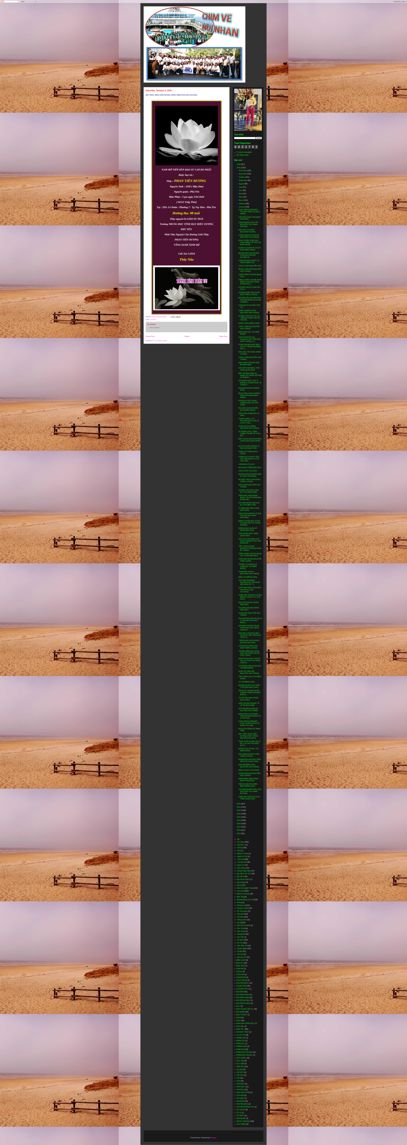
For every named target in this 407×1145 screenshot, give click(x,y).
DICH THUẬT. (241, 1015)
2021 (239, 814)
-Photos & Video (242, 908)
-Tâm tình (239, 914)
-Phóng (239, 902)
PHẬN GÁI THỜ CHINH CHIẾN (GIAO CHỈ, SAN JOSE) (248, 403)
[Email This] (171, 317)
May (240, 194)
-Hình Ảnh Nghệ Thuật (244, 888)
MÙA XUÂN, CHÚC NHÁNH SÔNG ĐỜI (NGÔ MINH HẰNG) (249, 395)
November (243, 174)
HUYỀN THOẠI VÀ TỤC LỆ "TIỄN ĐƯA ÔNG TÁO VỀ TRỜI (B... (249, 318)
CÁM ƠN (239, 969)
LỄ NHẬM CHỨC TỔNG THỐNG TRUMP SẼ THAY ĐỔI (249, 433)
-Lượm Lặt (240, 891)
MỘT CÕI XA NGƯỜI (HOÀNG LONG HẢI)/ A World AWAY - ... (250, 441)
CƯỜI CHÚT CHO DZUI (247, 471)
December (243, 170)
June (241, 190)
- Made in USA (241, 856)
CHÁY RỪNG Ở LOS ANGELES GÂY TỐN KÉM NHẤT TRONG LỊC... (249, 339)
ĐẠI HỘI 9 (240, 992)
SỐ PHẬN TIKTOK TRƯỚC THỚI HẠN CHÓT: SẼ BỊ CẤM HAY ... (249, 628)
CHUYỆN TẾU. (242, 989)
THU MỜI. (240, 1098)
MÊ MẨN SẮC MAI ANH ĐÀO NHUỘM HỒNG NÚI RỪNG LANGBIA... (249, 300)
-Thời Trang (240, 931)
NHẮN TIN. (240, 1041)
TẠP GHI (239, 1075)
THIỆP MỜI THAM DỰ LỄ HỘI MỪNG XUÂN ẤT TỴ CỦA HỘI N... (250, 597)
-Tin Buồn (153, 319)
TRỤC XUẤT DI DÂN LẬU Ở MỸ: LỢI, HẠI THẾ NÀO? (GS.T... (249, 743)
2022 (239, 810)
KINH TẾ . (240, 1029)
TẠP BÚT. (240, 1072)
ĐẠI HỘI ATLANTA (243, 1003)
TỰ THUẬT (240, 1110)
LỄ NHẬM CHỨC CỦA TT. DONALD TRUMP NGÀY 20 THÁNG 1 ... (249, 383)
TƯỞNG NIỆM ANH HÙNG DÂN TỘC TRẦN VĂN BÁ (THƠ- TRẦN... (249, 653)
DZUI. (238, 1020)
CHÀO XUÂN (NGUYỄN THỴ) (250, 266)
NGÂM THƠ (241, 1038)
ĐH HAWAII (240, 1012)
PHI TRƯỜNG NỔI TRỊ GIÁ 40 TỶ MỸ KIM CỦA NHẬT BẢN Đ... (250, 620)
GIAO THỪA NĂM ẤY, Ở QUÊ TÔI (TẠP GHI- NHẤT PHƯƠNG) (249, 515)
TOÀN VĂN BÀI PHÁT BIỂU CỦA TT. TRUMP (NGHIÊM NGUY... (249, 347)
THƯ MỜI (240, 1095)
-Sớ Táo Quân (241, 911)
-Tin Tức (239, 943)
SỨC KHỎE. (241, 1058)
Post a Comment (154, 327)
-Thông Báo (240, 934)
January (242, 207)
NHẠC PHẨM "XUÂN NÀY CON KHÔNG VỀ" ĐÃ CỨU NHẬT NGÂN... (249, 242)
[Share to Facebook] (177, 317)
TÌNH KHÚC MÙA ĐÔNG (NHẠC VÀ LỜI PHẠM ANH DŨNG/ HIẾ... (249, 497)
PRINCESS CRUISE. (244, 1055)
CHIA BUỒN (241, 977)
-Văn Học (239, 954)
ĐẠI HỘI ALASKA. (243, 1000)
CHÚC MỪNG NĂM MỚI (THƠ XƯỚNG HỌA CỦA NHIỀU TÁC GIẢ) (249, 723)
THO (238, 1078)
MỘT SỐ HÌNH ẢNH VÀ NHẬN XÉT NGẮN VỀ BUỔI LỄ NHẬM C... (250, 375)
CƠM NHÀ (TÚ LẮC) (246, 464)
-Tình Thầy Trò (241, 946)
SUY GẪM (240, 1064)
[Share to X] (175, 317)
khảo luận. (240, 1026)
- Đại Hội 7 (240, 845)
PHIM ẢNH (240, 1049)
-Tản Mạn (240, 917)
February (242, 203)
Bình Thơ (239, 963)
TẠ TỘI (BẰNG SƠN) (246, 682)
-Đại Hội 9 (240, 876)
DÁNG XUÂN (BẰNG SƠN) (248, 323)
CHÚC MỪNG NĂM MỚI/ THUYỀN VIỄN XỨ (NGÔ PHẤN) (249, 212)
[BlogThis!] (173, 317)
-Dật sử (239, 885)
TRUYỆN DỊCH (242, 1104)
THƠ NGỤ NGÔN (243, 1092)
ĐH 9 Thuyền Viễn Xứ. (245, 1009)
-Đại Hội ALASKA (243, 879)
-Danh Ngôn (241, 882)
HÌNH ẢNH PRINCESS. (245, 1023)
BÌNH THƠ (240, 966)
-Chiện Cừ (240, 865)
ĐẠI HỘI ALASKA (243, 994)
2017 (239, 827)
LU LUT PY (240, 1035)
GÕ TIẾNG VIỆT (242, 155)
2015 (239, 833)
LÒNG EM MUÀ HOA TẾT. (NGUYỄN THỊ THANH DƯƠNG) (248, 224)
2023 (239, 807)
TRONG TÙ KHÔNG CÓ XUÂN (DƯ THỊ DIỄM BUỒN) (247, 566)
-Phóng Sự (240, 905)
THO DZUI (240, 1089)
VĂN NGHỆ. (241, 1118)
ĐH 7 (238, 1006)
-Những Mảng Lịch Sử (244, 899)
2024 (239, 804)
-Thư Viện (240, 937)
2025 (239, 168)
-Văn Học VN (241, 957)
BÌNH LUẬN (241, 960)
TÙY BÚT (240, 1115)
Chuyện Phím (241, 986)
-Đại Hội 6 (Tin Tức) (243, 874)
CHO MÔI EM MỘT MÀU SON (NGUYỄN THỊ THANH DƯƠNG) (249, 791)
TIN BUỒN (240, 1101)
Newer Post (150, 336)
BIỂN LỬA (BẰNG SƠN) (247, 577)
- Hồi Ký (239, 848)
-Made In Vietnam (243, 894)
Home (187, 336)
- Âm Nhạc (240, 842)
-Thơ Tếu (239, 928)
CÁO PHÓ (240, 974)
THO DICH (240, 1084)
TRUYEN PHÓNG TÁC (245, 1107)
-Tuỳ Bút (239, 951)
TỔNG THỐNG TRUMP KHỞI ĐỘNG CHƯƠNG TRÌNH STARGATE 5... (249, 282)
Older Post (223, 336)
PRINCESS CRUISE (244, 1052)
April (241, 197)
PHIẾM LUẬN (241, 1046)
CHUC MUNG (241, 980)
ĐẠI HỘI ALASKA (243, 997)
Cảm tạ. (239, 971)
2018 (239, 823)
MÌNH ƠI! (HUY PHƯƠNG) (248, 770)
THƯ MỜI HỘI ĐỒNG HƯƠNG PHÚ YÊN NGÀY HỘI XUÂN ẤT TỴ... (249, 582)
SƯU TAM (240, 1061)
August (242, 184)
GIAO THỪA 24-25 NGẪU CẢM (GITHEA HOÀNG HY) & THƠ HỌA (249, 716)
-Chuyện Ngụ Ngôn (243, 871)
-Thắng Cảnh (241, 920)
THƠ (238, 1081)
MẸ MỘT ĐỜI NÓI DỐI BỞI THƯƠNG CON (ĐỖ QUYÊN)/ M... (248, 255)
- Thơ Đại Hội (241, 862)
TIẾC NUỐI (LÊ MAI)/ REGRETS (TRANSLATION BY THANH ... (249, 548)
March (241, 200)
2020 (239, 817)
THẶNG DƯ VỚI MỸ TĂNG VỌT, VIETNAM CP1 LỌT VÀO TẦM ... (248, 459)
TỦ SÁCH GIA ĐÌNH (244, 152)
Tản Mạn (239, 1069)
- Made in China (242, 853)
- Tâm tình (240, 859)
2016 (239, 830)
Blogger (213, 1138)
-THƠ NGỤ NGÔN (243, 925)
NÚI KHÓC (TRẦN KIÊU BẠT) (249, 467)
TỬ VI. (238, 1113)
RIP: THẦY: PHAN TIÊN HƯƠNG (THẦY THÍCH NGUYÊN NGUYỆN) (248, 736)
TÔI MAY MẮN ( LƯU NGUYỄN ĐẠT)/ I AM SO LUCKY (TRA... (248, 421)
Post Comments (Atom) (160, 340)
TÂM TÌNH (240, 1066)
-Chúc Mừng (241, 868)
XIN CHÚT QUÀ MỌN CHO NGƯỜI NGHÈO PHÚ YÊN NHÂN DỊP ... (249, 541)
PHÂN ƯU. (240, 1043)
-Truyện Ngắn (241, 948)
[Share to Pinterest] (179, 317)
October (242, 177)
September (243, 180)
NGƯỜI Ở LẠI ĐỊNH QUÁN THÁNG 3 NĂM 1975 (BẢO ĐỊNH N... (249, 692)
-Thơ (238, 922)
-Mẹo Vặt (239, 897)
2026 (239, 164)
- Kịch (238, 851)
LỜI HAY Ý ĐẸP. (242, 1032)
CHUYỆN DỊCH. (242, 983)
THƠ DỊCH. (240, 1087)
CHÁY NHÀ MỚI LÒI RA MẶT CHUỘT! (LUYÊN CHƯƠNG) (249, 590)
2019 (239, 820)
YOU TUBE (240, 1124)
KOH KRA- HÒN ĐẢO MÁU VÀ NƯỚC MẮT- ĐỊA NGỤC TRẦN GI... (249, 635)
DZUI (238, 1017)
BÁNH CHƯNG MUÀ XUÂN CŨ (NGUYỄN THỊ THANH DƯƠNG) (249, 523)
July (240, 187)
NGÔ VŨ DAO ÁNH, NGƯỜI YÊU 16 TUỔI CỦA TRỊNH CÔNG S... (249, 661)
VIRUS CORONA (243, 1121)
